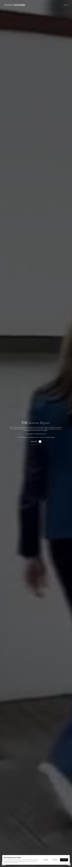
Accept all (64, 859)
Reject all (46, 859)
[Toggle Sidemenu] (66, 5)
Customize (55, 859)
